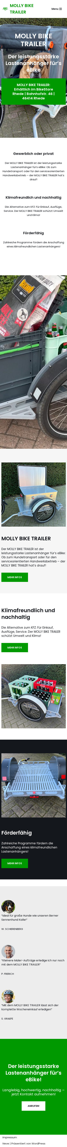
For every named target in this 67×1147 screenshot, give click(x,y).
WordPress (38, 1143)
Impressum (10, 1137)
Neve (6, 1143)
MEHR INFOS (14, 577)
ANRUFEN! (33, 1106)
